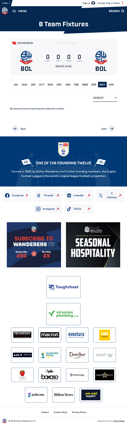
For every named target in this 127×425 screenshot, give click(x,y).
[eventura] (77, 335)
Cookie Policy (60, 412)
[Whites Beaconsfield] (22, 375)
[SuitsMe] (36, 394)
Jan (67, 84)
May (102, 84)
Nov (50, 84)
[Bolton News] (63, 394)
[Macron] (50, 335)
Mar (85, 84)
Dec (59, 84)
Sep (33, 84)
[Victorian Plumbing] (63, 314)
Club (5, 3)
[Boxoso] (50, 374)
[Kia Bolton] (22, 355)
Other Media (119, 421)
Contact (45, 412)
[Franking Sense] (22, 335)
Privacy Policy (79, 412)
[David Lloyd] (77, 355)
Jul (16, 84)
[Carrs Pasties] (104, 335)
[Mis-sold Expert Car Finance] (91, 395)
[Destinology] (77, 374)
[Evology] (104, 355)
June (104, 128)
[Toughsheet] (63, 287)
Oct (42, 84)
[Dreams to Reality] (104, 375)
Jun (111, 84)
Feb (76, 84)
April (23, 128)
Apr (93, 84)
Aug (24, 84)
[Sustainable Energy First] (50, 355)
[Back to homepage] (5, 11)
